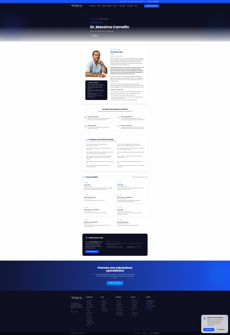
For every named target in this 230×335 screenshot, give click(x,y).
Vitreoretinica (89, 320)
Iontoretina (88, 324)
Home (91, 19)
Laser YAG (88, 314)
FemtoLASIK (88, 300)
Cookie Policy (210, 325)
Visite (98, 6)
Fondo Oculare (104, 310)
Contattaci (94, 35)
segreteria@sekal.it (151, 306)
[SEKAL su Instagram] (74, 312)
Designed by (154, 333)
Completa (103, 300)
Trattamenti (92, 6)
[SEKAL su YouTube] (77, 312)
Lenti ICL (88, 308)
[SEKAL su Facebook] (72, 312)
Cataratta (118, 300)
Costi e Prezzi (134, 308)
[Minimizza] (225, 317)
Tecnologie (122, 6)
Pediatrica (103, 304)
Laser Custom (89, 316)
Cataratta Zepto (90, 306)
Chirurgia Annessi (90, 322)
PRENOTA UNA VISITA (152, 6)
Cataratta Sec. (119, 312)
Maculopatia (119, 304)
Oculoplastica (89, 318)
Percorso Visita (134, 302)
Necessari (221, 329)
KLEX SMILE (88, 302)
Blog (136, 6)
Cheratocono (119, 306)
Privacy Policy (137, 333)
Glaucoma (118, 302)
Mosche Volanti (119, 310)
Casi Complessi (119, 314)
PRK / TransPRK (89, 304)
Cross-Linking (89, 312)
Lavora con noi (134, 312)
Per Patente (104, 302)
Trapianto (88, 310)
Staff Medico (134, 300)
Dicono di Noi (130, 6)
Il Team (115, 6)
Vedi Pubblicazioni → (93, 251)
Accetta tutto (208, 329)
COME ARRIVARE (149, 308)
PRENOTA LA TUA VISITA (115, 283)
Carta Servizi (134, 314)
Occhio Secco (119, 308)
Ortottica (103, 306)
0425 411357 (124, 1)
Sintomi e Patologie (106, 6)
